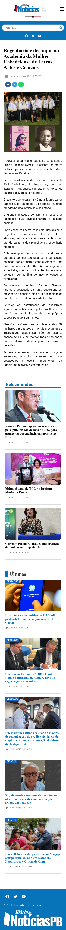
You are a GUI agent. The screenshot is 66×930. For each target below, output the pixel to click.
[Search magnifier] (60, 27)
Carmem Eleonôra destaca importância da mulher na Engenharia (32, 545)
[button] (8, 84)
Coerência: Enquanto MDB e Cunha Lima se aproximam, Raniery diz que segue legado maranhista (30, 677)
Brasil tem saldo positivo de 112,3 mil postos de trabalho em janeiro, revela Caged (30, 619)
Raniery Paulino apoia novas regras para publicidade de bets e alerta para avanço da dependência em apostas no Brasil (31, 431)
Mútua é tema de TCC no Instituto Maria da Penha (29, 490)
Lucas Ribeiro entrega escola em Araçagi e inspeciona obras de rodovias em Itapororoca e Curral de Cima (32, 857)
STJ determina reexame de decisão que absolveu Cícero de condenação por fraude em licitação (31, 799)
